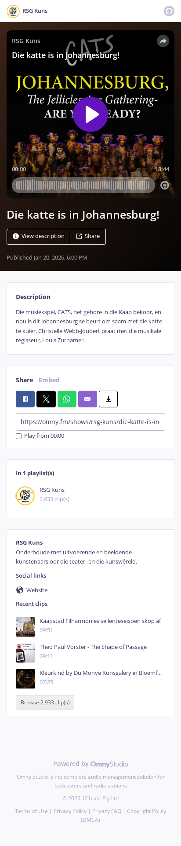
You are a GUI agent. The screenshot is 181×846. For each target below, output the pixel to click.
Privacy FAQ (106, 811)
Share (92, 236)
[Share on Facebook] (25, 399)
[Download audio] (108, 399)
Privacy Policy (70, 811)
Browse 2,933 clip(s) (45, 702)
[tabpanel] (90, 326)
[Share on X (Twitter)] (45, 399)
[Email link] (87, 399)
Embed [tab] (49, 380)
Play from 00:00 (44, 436)
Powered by (71, 763)
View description (43, 236)
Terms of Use (31, 811)
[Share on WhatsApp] (67, 399)
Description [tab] (33, 297)
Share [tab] (24, 380)
